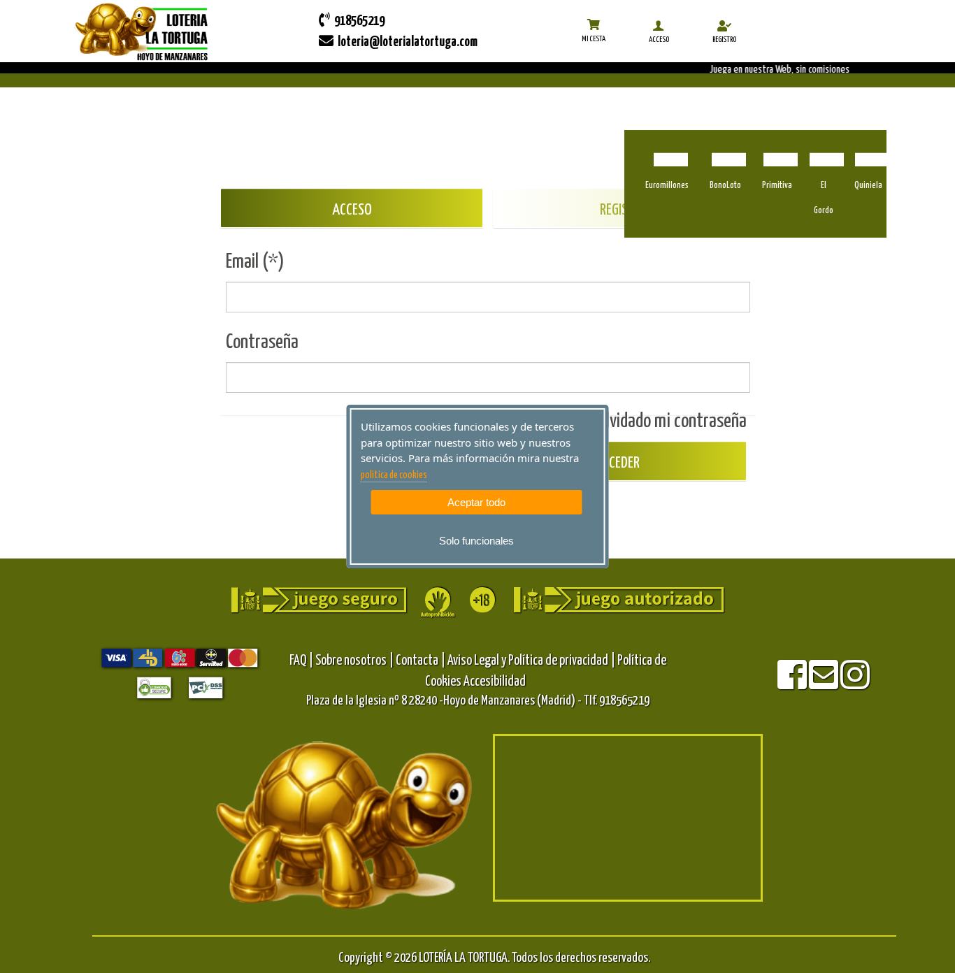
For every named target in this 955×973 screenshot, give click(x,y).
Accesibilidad (495, 682)
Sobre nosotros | (354, 661)
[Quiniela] (868, 151)
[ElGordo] (823, 151)
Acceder (616, 463)
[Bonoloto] (725, 151)
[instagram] (855, 684)
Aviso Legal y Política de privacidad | (532, 661)
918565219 (357, 21)
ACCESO (352, 210)
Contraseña (262, 342)
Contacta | (420, 661)
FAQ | (302, 661)
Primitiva (777, 185)
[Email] (824, 684)
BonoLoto (725, 185)
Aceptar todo (476, 502)
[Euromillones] (667, 151)
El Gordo (823, 198)
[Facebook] (793, 684)
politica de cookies (394, 475)
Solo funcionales (476, 541)
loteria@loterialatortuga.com (405, 42)
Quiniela (868, 185)
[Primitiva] (777, 151)
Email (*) (255, 262)
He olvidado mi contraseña (663, 421)
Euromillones (667, 185)
